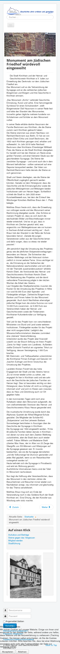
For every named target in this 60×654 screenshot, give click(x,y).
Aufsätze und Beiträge (18, 534)
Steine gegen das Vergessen (21, 537)
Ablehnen (22, 651)
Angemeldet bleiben (15, 621)
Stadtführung (14, 543)
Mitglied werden (15, 540)
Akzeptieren (7, 651)
